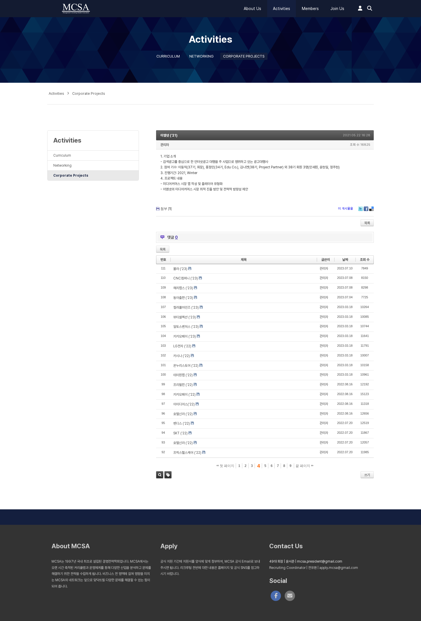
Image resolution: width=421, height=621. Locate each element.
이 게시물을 (345, 208)
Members (310, 8)
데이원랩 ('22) (183, 375)
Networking (201, 56)
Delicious (371, 208)
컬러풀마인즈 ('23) (186, 307)
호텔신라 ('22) (183, 414)
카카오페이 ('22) (184, 395)
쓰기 (367, 475)
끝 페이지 (303, 466)
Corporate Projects (244, 56)
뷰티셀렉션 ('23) (184, 317)
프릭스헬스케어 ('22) (187, 453)
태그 (168, 474)
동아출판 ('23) (183, 298)
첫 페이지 (226, 466)
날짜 (345, 260)
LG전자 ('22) (182, 346)
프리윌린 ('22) (183, 385)
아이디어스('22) (184, 404)
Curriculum (168, 56)
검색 (159, 474)
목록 (367, 223)
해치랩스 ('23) (183, 288)
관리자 (164, 145)
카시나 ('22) (181, 356)
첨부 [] (166, 209)
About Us (252, 8)
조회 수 (364, 260)
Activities (281, 8)
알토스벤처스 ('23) (186, 327)
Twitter (360, 208)
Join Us (337, 8)
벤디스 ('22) (181, 423)
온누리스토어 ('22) (185, 366)
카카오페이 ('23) (184, 336)
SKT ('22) (180, 433)
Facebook (366, 208)
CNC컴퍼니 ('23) (185, 278)
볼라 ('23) (180, 269)
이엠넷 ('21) (169, 135)
